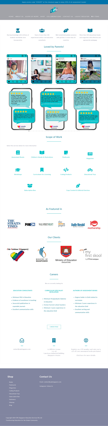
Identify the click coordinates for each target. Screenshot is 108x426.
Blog (10, 405)
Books (11, 382)
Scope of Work (31, 16)
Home (11, 16)
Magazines (90, 158)
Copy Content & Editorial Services (78, 190)
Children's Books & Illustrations (42, 157)
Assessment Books (18, 157)
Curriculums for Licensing (42, 174)
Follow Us (50, 386)
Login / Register (82, 16)
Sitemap (11, 402)
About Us (19, 16)
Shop (42, 16)
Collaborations (54, 16)
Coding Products (66, 174)
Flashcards (66, 157)
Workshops (18, 174)
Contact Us (68, 16)
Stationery (12, 399)
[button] (9, 69)
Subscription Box (30, 190)
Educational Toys (90, 174)
